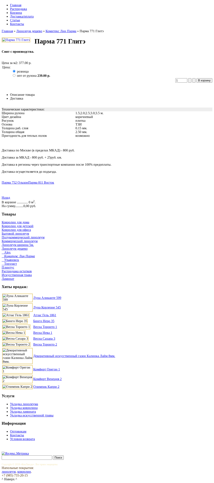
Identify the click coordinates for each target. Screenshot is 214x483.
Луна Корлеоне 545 (47, 307)
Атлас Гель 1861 (44, 315)
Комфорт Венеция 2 (47, 379)
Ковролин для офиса (16, 230)
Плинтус (8, 267)
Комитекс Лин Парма (61, 31)
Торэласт (9, 263)
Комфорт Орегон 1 (46, 369)
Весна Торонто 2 (45, 344)
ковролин (24, 471)
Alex (6, 252)
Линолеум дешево (29, 31)
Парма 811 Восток (41, 182)
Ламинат (8, 279)
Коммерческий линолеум (20, 241)
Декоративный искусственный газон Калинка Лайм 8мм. (74, 356)
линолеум (9, 471)
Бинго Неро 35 (43, 321)
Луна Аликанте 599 (47, 298)
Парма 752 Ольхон (15, 182)
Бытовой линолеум (15, 233)
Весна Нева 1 (42, 332)
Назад (6, 197)
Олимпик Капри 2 (46, 386)
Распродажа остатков (17, 271)
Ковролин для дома (15, 222)
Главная (7, 31)
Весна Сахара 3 (44, 338)
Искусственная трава (17, 275)
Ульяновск (10, 260)
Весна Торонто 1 (45, 327)
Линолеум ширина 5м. (18, 245)
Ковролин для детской (17, 226)
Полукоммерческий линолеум (23, 237)
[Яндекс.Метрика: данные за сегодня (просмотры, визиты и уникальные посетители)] (15, 453)
